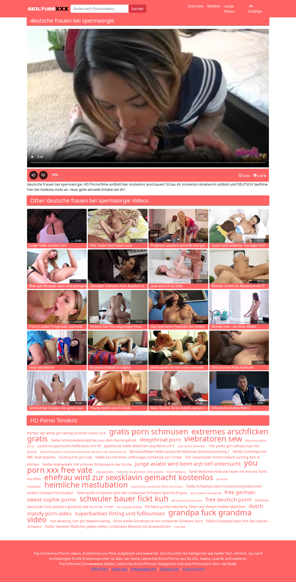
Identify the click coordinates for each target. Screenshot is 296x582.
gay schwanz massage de (205, 493)
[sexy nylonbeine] (57, 348)
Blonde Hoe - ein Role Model (233, 326)
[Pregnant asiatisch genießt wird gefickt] (178, 226)
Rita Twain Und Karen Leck (111, 245)
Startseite (196, 6)
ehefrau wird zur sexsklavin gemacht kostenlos (128, 477)
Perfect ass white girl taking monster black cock (66, 433)
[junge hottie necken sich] (57, 226)
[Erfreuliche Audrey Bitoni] (239, 388)
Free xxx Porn (194, 569)
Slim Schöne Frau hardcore (232, 367)
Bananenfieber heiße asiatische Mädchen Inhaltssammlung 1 (180, 451)
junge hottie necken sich (48, 245)
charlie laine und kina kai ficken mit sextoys (157, 486)
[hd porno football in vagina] (117, 348)
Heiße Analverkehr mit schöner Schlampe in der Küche (87, 464)
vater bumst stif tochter (191, 446)
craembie (179, 527)
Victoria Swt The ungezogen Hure (116, 326)
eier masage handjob (129, 507)
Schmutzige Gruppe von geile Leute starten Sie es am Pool (74, 408)
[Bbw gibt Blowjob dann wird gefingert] (57, 266)
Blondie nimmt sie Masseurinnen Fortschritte (245, 286)
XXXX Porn (99, 569)
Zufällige (255, 11)
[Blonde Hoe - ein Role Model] (239, 307)
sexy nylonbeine (41, 367)
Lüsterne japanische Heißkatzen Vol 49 (69, 446)
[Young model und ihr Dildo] (117, 388)
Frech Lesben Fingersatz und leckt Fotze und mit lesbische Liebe (79, 326)
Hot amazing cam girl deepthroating (80, 521)
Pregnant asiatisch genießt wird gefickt (180, 245)
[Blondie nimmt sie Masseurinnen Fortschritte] (239, 266)
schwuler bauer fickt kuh (124, 498)
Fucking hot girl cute (75, 457)
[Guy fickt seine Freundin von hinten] (178, 307)
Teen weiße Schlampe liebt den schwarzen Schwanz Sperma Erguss (132, 492)
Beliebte (213, 6)
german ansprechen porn (187, 500)
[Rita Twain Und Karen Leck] (117, 226)
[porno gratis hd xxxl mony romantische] (178, 348)
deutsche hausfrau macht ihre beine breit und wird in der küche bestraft (83, 452)
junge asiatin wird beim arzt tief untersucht (188, 463)
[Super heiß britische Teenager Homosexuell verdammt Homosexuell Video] (239, 226)
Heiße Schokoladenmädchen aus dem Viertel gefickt (94, 440)
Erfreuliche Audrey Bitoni (230, 408)
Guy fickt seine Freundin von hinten (178, 326)
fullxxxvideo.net (143, 569)
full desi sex (169, 569)
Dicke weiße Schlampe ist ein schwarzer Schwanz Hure (158, 521)
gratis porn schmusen (148, 431)
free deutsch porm (229, 499)
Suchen (137, 8)
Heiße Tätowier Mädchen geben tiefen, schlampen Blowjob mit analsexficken (108, 526)
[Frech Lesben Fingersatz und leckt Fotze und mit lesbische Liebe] (57, 307)
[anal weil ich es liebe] (178, 266)
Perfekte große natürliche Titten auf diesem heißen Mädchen (195, 506)
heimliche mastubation (86, 484)
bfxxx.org (119, 569)
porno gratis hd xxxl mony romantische (180, 367)
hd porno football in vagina (110, 367)
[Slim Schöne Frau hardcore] (239, 348)
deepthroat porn (160, 439)
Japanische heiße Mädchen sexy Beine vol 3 (139, 446)
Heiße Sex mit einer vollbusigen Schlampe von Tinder (138, 457)
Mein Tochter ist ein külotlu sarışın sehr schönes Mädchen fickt (198, 408)
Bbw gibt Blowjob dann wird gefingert (57, 286)
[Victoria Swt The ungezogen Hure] (117, 307)
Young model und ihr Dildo (110, 408)
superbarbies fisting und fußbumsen (120, 513)
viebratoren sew (213, 438)
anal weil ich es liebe (167, 286)
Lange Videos (229, 9)
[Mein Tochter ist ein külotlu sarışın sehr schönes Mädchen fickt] (178, 388)
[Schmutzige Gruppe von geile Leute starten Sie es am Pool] (57, 388)
